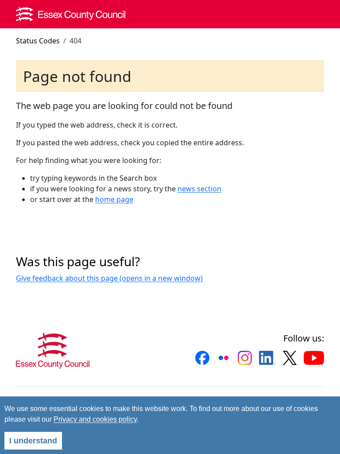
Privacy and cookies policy (95, 419)
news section (199, 189)
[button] (202, 358)
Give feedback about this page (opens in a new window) (109, 278)
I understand (33, 440)
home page (114, 199)
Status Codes (38, 41)
